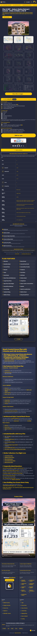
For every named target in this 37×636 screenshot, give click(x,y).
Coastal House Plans (9, 455)
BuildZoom (21, 628)
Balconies (6, 261)
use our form (19, 485)
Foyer (5, 272)
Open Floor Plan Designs (9, 283)
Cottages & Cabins (23, 587)
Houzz (16, 628)
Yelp (8, 628)
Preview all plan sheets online (19, 449)
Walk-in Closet (23, 291)
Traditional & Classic (23, 584)
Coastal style (16, 420)
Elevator (5, 269)
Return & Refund (24, 616)
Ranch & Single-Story (23, 591)
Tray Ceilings (6, 289)
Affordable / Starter (7, 613)
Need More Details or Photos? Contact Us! (18, 153)
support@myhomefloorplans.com (9, 485)
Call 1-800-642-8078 (9, 580)
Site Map (23, 618)
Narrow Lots (5, 608)
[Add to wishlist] (18, 150)
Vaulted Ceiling (7, 291)
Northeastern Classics (23, 595)
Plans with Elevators (9, 459)
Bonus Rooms (23, 261)
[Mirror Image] (27, 25)
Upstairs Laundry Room (25, 289)
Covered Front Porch (24, 264)
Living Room (23, 280)
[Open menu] (35, 2)
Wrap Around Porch (24, 294)
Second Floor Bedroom (8, 286)
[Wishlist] (31, 2)
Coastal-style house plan (9, 360)
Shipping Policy (24, 613)
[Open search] (24, 2)
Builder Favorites (6, 602)
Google (12, 628)
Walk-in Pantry (7, 294)
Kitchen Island (23, 278)
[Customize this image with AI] (27, 23)
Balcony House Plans (9, 462)
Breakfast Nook (7, 264)
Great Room (6, 275)
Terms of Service (24, 608)
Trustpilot (4, 628)
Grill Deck (22, 275)
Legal (22, 602)
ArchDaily (29, 420)
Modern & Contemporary (31, 591)
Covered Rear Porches (25, 266)
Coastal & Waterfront (23, 581)
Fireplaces (22, 269)
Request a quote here (16, 479)
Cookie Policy (23, 610)
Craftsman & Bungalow (31, 584)
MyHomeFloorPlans (18, 632)
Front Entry (22, 272)
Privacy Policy (23, 605)
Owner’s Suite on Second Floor (26, 283)
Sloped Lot (5, 610)
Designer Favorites (6, 605)
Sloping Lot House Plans (9, 457)
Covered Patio (7, 266)
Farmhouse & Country (31, 581)
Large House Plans (8, 280)
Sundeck (22, 286)
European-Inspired (31, 587)
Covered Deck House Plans (10, 460)
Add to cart (18, 135)
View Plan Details (6, 17)
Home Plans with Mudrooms (10, 278)
